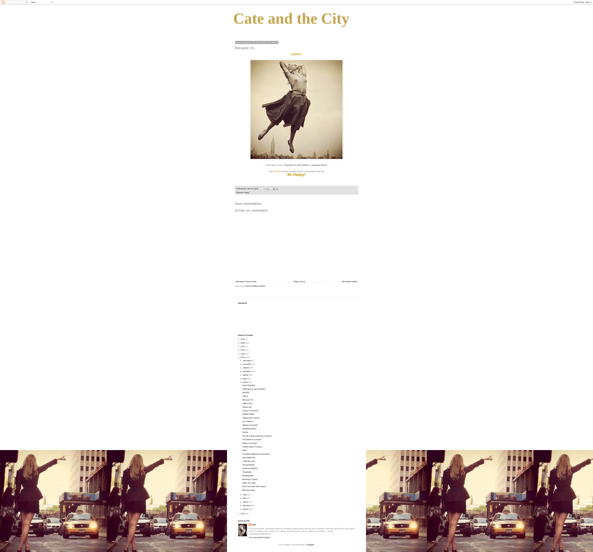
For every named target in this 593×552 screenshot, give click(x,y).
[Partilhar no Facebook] (273, 188)
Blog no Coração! (249, 443)
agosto (246, 375)
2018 (243, 343)
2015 (243, 354)
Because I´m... (248, 400)
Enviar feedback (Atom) (255, 286)
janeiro (246, 509)
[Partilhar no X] (271, 188)
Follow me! (247, 407)
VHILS (245, 396)
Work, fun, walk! (249, 483)
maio (245, 495)
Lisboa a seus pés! (250, 411)
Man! (244, 450)
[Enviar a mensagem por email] (265, 188)
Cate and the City (291, 18)
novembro (247, 364)
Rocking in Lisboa (250, 479)
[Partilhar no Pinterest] (276, 188)
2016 (243, 350)
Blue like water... (249, 490)
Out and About (248, 465)
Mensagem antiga (349, 281)
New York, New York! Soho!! (254, 486)
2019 (243, 339)
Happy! (247, 192)
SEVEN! (245, 393)
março (245, 502)
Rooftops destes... (249, 429)
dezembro (247, 361)
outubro (246, 368)
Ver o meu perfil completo (259, 537)
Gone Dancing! (248, 385)
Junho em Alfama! (249, 468)
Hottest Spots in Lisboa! (252, 447)
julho (245, 379)
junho (245, 382)
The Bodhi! (247, 472)
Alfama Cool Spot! (250, 425)
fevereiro (247, 505)
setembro (247, 371)
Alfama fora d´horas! (250, 418)
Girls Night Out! (248, 458)
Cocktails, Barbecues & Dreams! (255, 454)
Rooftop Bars (247, 476)
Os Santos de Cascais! (251, 439)
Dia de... (245, 432)
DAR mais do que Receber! (253, 389)
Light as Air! (247, 403)
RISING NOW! (248, 414)
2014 (243, 357)
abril (245, 498)
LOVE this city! (248, 461)
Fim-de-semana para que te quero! (257, 436)
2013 (243, 514)
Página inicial (299, 281)
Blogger (311, 545)
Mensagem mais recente (246, 281)
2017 (243, 347)
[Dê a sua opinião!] (268, 188)
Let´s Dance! (247, 421)
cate (254, 525)
